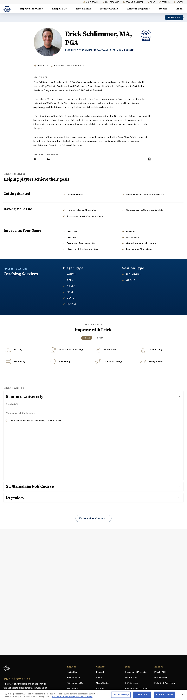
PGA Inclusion (160, 677)
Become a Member (134, 2)
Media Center (102, 683)
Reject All (142, 694)
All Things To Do (75, 683)
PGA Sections (131, 683)
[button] (93, 396)
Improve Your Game (31, 8)
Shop (151, 2)
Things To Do (59, 8)
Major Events (83, 8)
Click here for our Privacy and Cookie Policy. (72, 696)
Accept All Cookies (164, 694)
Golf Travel (92, 2)
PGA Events (72, 688)
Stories (163, 8)
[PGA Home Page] (7, 8)
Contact (100, 672)
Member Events (109, 8)
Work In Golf (131, 677)
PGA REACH (160, 672)
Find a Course (73, 677)
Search (180, 2)
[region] (93, 695)
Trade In (164, 2)
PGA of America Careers (136, 688)
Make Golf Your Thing (164, 683)
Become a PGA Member (136, 672)
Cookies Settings (121, 694)
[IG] (149, 159)
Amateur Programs (138, 8)
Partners (100, 688)
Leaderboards (112, 2)
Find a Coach (73, 672)
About (179, 8)
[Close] (182, 694)
